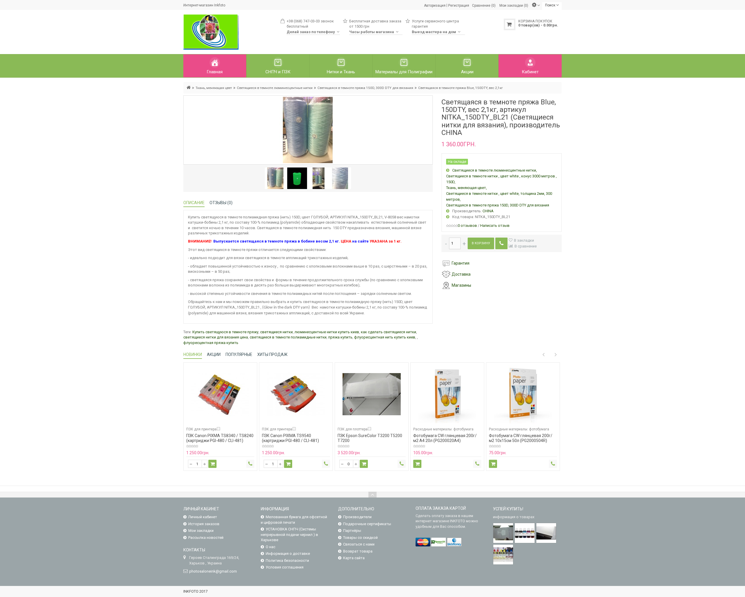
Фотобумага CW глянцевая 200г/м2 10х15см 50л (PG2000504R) (520, 438)
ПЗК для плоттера (353, 429)
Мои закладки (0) (513, 5)
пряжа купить (340, 337)
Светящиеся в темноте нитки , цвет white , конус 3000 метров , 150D (501, 179)
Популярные (239, 354)
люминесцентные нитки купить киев (327, 332)
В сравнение (526, 246)
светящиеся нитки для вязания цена (215, 337)
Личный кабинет (202, 517)
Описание (194, 202)
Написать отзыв (495, 225)
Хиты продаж (272, 354)
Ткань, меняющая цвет (214, 88)
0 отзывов (467, 225)
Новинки (192, 354)
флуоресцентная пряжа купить (210, 343)
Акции (214, 354)
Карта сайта (354, 558)
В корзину (481, 243)
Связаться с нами (359, 544)
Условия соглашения (285, 567)
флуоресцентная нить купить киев (384, 337)
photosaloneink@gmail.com (213, 571)
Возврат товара (357, 551)
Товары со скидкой (360, 537)
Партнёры (352, 530)
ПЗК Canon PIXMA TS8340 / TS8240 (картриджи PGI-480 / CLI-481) (219, 438)
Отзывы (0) (221, 202)
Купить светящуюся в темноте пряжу (225, 332)
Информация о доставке (288, 553)
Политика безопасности (287, 560)
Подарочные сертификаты (367, 524)
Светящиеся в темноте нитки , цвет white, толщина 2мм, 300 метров (499, 196)
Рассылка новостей (206, 537)
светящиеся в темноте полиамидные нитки (288, 337)
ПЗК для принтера (201, 429)
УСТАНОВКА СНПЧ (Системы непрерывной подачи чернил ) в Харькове (289, 534)
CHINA (488, 211)
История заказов (203, 524)
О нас (270, 547)
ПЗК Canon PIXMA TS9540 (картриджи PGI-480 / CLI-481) (290, 438)
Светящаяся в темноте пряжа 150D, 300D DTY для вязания (365, 88)
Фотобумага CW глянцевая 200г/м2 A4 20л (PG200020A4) (445, 438)
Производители (357, 517)
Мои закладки (201, 530)
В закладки (524, 240)
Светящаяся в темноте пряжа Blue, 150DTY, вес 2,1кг (460, 88)
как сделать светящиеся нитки (388, 332)
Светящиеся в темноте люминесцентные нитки (275, 88)
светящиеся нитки (276, 332)
